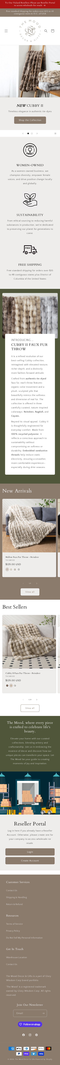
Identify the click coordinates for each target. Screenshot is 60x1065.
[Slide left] (23, 583)
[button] (6, 30)
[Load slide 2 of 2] (32, 133)
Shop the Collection (30, 120)
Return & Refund (14, 904)
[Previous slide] (23, 133)
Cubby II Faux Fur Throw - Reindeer (23, 673)
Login (30, 852)
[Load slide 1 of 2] (28, 133)
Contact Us (11, 890)
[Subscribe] (43, 1013)
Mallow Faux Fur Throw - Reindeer (22, 557)
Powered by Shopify (44, 1059)
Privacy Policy (13, 931)
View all (30, 592)
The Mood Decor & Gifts (25, 1059)
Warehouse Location (16, 957)
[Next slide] (37, 133)
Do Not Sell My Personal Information (24, 938)
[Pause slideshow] (56, 133)
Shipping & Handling (16, 897)
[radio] (7, 569)
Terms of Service (14, 924)
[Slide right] (36, 583)
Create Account (30, 860)
